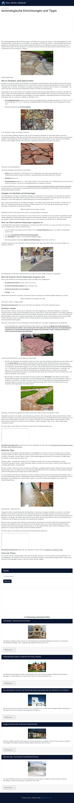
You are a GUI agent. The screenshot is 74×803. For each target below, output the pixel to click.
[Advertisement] (37, 25)
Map (42, 797)
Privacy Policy (48, 797)
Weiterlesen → (9, 650)
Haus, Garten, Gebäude (15, 3)
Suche (8, 581)
